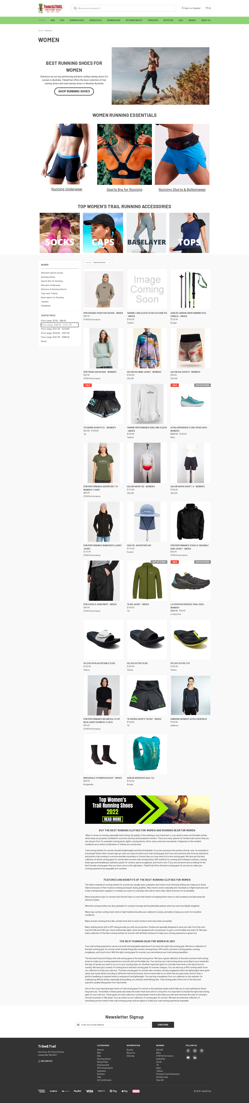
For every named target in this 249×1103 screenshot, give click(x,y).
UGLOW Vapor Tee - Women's (141, 486)
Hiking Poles (96, 20)
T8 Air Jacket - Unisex (138, 604)
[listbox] (102, 262)
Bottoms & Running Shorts (53, 289)
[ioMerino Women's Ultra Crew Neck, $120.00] (190, 695)
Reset (44, 341)
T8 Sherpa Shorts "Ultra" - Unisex (144, 719)
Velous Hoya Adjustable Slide (99, 663)
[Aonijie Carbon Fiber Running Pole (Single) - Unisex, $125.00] (190, 289)
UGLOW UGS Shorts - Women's (185, 372)
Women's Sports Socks (52, 273)
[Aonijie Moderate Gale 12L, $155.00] (147, 754)
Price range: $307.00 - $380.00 (55, 337)
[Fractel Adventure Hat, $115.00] (147, 522)
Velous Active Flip (180, 663)
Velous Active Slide (137, 663)
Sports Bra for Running (52, 281)
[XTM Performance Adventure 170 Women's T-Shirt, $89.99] (103, 463)
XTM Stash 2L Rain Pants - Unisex (100, 604)
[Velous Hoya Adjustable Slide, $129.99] (103, 640)
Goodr (159, 1062)
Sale (181, 20)
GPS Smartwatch (134, 20)
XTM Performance (164, 1056)
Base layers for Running (52, 297)
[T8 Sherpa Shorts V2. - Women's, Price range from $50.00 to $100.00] (103, 404)
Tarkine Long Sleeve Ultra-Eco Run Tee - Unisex (147, 315)
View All (159, 1080)
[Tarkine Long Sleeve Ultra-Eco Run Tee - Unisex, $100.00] (147, 289)
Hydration (153, 20)
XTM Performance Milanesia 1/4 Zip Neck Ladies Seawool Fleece (101, 721)
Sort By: (88, 262)
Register (197, 8)
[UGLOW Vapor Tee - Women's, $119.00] (147, 463)
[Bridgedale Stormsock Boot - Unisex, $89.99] (103, 754)
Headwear (46, 305)
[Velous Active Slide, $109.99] (147, 640)
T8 (157, 1065)
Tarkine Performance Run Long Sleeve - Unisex (147, 429)
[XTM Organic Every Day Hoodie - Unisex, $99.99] (103, 289)
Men (53, 20)
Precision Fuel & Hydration (168, 1074)
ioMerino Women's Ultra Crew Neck (188, 719)
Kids (62, 20)
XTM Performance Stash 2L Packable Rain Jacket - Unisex (189, 547)
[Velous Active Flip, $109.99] (190, 640)
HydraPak (160, 1059)
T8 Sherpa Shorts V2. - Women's (99, 427)
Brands (192, 20)
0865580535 (46, 1061)
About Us (205, 20)
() (209, 8)
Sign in (187, 8)
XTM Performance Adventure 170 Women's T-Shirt (100, 488)
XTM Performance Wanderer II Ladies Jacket (102, 547)
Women (42, 20)
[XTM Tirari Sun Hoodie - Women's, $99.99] (103, 348)
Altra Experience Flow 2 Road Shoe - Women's (189, 429)
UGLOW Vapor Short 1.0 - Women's (187, 486)
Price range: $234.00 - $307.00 (55, 333)
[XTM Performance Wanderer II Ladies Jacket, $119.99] (103, 522)
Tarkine (159, 1071)
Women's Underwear (50, 285)
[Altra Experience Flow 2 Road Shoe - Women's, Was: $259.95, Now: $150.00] (190, 404)
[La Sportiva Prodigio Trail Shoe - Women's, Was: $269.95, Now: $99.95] (190, 581)
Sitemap (130, 1056)
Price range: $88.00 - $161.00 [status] (56, 325)
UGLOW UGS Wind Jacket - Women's (144, 372)
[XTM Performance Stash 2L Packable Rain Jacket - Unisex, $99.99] (190, 522)
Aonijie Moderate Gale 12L (140, 778)
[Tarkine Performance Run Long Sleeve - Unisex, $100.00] (147, 404)
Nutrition (168, 20)
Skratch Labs (162, 1077)
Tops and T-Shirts (49, 293)
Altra (158, 1053)
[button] (74, 91)
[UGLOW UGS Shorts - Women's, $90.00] (190, 348)
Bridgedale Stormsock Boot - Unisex (102, 778)
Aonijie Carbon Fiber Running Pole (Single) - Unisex (188, 315)
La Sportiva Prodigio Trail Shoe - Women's (187, 606)
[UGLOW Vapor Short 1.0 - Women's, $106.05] (190, 463)
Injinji (158, 1068)
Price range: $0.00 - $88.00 (53, 320)
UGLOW (159, 1050)
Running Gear (113, 20)
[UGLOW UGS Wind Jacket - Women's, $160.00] (147, 348)
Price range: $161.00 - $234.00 (55, 329)
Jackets (45, 301)
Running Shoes (77, 20)
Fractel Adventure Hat (139, 545)
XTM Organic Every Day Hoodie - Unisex (103, 313)
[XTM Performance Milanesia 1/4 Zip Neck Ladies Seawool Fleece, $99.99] (103, 695)
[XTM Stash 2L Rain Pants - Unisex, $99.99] (103, 581)
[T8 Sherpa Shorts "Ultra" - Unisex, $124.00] (147, 695)
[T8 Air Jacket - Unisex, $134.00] (147, 581)
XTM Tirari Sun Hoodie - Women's (100, 372)
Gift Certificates (104, 1080)
